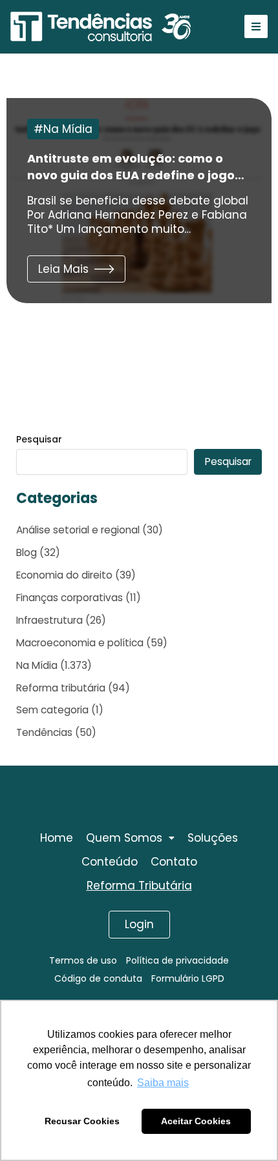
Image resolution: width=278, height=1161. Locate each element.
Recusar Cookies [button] (82, 1121)
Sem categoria (52, 710)
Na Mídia (67, 129)
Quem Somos (124, 838)
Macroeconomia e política (80, 643)
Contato (174, 861)
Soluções (212, 838)
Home (56, 838)
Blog (26, 552)
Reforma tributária (60, 688)
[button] (76, 269)
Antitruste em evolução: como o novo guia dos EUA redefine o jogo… (135, 166)
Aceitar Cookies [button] (196, 1121)
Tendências (44, 732)
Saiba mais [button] (163, 1082)
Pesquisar (39, 439)
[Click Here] (256, 26)
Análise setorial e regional (78, 530)
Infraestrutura (49, 620)
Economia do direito (64, 575)
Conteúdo (109, 861)
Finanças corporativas (69, 597)
